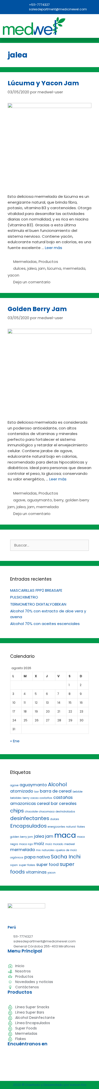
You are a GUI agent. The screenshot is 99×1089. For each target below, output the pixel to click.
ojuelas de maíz (66, 850)
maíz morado (54, 844)
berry (58, 500)
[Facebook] (6, 5)
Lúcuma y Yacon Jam (43, 83)
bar (36, 792)
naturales (48, 850)
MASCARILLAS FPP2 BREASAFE (36, 590)
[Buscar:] (49, 545)
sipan (14, 865)
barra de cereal (56, 791)
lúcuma (54, 268)
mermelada (74, 268)
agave (19, 500)
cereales (67, 803)
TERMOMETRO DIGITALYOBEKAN (38, 604)
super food (47, 864)
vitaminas (36, 872)
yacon (13, 275)
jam (41, 268)
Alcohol (57, 784)
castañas (46, 798)
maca (65, 835)
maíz (39, 844)
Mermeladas (25, 261)
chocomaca (47, 811)
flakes (81, 827)
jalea (32, 268)
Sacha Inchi (65, 856)
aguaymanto (39, 500)
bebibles (16, 798)
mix (38, 850)
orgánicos (16, 857)
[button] (89, 27)
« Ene (15, 741)
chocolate (31, 811)
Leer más (53, 247)
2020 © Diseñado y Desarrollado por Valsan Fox (49, 1085)
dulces (19, 268)
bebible (77, 792)
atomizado (21, 791)
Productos (48, 261)
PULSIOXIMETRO (24, 597)
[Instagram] (12, 5)
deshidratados (65, 811)
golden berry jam (21, 837)
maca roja (26, 844)
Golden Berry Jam (37, 309)
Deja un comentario (32, 282)
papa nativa (37, 857)
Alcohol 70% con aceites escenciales (45, 623)
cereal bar (47, 803)
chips (17, 810)
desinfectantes (29, 818)
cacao (34, 798)
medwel (69, 844)
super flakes (27, 865)
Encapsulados (28, 825)
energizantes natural (62, 827)
